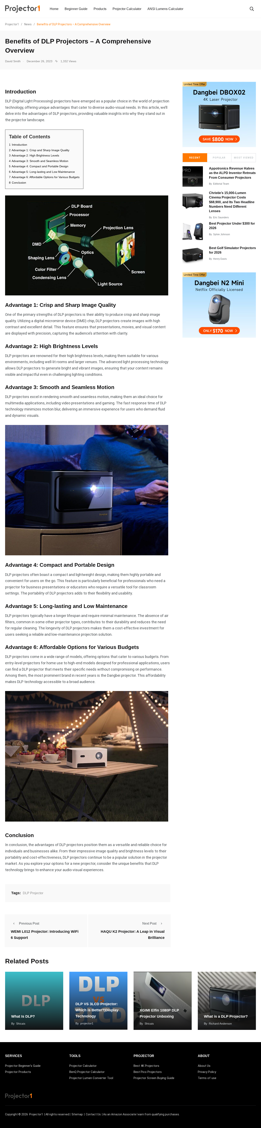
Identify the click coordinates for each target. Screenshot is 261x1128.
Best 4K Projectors (146, 1066)
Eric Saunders (221, 217)
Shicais (20, 1023)
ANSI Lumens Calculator (165, 9)
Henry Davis (220, 258)
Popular (219, 157)
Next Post (149, 923)
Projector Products (18, 1072)
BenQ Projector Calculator (87, 1072)
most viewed (243, 157)
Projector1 (36, 1114)
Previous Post (29, 923)
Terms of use (207, 1078)
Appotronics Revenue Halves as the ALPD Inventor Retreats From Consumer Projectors (232, 173)
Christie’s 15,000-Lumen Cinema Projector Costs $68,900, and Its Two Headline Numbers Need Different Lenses (231, 202)
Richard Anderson (220, 1023)
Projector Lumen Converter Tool (91, 1078)
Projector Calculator (127, 9)
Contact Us (93, 1114)
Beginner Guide (76, 9)
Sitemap (77, 1114)
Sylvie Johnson (221, 234)
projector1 (86, 1023)
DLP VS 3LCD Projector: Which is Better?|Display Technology (96, 1010)
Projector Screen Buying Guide (154, 1078)
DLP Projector (33, 893)
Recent (194, 157)
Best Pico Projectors (148, 1072)
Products (100, 9)
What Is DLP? (23, 1016)
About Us (204, 1066)
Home (54, 9)
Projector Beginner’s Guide (23, 1066)
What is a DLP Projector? (226, 1016)
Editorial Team (221, 183)
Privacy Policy (207, 1072)
